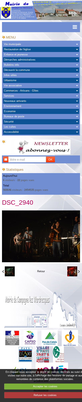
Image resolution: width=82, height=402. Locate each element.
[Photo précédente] (8, 271)
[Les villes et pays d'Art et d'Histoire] (43, 354)
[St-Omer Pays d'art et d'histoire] (25, 354)
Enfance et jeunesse (16, 54)
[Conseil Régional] (70, 337)
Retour (41, 271)
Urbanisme (10, 80)
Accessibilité (11, 131)
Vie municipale (12, 44)
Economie (10, 111)
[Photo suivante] (73, 271)
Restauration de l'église (17, 49)
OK (50, 159)
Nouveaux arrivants (15, 100)
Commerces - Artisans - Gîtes (21, 90)
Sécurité (9, 121)
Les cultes (10, 126)
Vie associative (13, 85)
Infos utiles (10, 75)
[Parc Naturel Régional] (58, 354)
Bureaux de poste (14, 116)
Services (9, 95)
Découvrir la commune (17, 69)
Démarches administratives (19, 59)
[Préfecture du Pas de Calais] (12, 337)
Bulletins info (11, 64)
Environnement (12, 106)
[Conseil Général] (49, 337)
